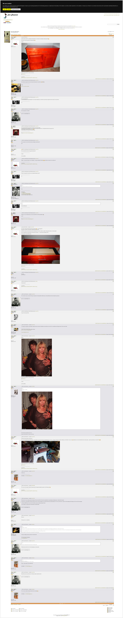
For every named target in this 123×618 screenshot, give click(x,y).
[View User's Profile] (11, 80)
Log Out (118, 15)
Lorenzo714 (36, 80)
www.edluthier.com (23, 192)
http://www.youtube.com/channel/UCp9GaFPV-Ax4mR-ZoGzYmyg (29, 77)
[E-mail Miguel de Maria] (12, 324)
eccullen (36, 281)
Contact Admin (115, 15)
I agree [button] (4, 9)
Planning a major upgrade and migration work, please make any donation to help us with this (8, 19)
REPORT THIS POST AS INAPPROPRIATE (100, 95)
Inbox (108, 15)
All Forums (12, 34)
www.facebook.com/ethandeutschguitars (26, 193)
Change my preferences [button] (16, 9)
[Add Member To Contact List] (14, 80)
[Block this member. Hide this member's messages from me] (15, 80)
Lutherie (19, 34)
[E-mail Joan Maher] (12, 149)
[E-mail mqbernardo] (12, 515)
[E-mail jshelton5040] (12, 557)
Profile (110, 15)
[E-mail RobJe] (12, 140)
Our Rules (112, 15)
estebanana (33, 524)
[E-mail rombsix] (12, 80)
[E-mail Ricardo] (12, 524)
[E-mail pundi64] (12, 386)
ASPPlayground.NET (64, 615)
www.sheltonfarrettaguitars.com (28, 475)
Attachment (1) (23, 378)
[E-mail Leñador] (12, 171)
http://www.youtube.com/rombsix (25, 86)
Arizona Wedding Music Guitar (25, 332)
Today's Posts (105, 15)
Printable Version (112, 33)
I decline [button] (8, 9)
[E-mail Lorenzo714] (12, 158)
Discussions (15, 34)
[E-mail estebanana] (12, 498)
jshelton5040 (33, 485)
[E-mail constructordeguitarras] (12, 183)
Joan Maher (33, 386)
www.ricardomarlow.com (24, 538)
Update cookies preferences (61, 29)
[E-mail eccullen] (12, 272)
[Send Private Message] (13, 80)
